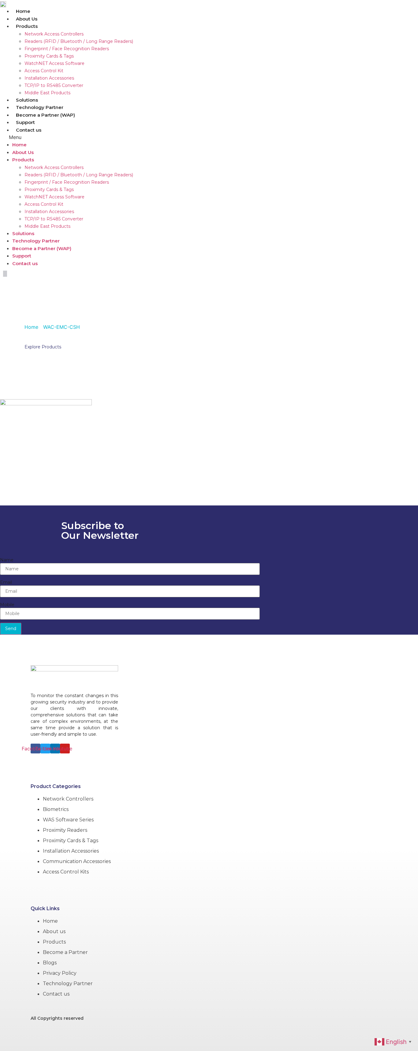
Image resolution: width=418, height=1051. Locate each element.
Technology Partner (39, 107)
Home (23, 11)
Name (6, 560)
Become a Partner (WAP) (45, 115)
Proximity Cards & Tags (49, 56)
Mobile (7, 604)
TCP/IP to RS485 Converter (53, 85)
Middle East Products (47, 93)
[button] (161, 137)
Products (27, 26)
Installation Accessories (49, 78)
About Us (26, 19)
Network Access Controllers (54, 34)
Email (6, 582)
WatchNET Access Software (54, 63)
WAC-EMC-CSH (69, 311)
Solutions (27, 100)
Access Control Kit (43, 70)
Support (25, 122)
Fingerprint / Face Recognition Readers (66, 48)
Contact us (28, 130)
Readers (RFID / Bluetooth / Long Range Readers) (78, 41)
